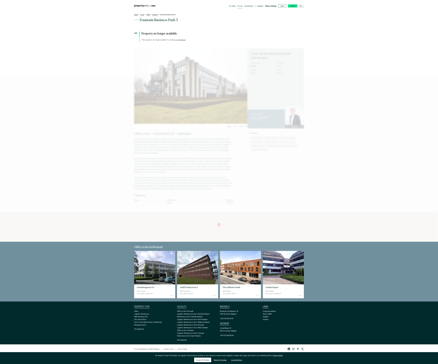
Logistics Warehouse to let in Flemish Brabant (193, 314)
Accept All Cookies (202, 360)
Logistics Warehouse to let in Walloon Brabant (193, 322)
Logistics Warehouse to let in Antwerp (190, 333)
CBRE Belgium (155, 349)
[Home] (144, 6)
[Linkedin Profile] (288, 349)
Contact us (294, 127)
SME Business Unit (141, 316)
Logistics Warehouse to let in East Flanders (192, 319)
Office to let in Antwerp (185, 330)
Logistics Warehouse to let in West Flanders (192, 327)
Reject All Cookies (220, 360)
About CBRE (267, 314)
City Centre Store (140, 319)
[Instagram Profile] (293, 349)
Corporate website (269, 311)
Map (235, 126)
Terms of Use (168, 349)
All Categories (139, 329)
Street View (242, 126)
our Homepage (180, 40)
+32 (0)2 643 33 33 (226, 318)
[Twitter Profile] (302, 349)
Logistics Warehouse (141, 314)
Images (229, 126)
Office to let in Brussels (185, 311)
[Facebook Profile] (298, 349)
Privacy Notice (278, 355)
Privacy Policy (182, 349)
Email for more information (259, 117)
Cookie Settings (236, 360)
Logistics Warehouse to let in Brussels (190, 325)
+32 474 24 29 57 (256, 120)
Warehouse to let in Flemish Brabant (190, 316)
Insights (266, 316)
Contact (265, 319)
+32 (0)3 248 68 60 (227, 335)
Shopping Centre (140, 325)
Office (136, 311)
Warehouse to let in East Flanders (189, 336)
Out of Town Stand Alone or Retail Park (148, 322)
